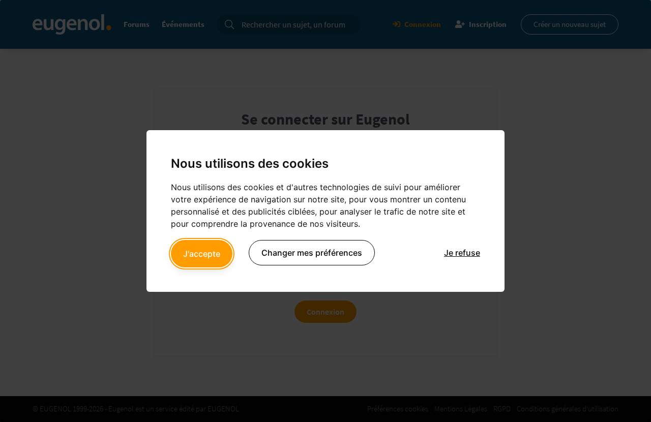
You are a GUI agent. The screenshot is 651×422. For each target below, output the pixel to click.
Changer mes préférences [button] (311, 253)
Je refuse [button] (462, 253)
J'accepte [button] (201, 254)
